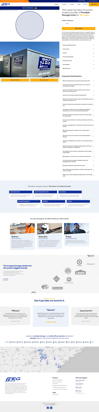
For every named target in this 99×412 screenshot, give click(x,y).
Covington (40, 342)
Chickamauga (19, 342)
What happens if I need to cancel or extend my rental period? (77, 156)
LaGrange (77, 342)
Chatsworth (11, 342)
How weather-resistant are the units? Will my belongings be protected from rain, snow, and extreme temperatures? (76, 110)
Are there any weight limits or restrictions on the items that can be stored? (78, 126)
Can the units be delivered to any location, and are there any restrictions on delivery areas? (76, 91)
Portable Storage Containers (58, 387)
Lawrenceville (84, 342)
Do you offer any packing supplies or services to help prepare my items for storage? (77, 170)
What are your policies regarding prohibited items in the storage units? (77, 175)
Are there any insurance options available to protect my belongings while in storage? (75, 161)
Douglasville (52, 342)
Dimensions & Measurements (69, 45)
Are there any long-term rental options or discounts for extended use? (78, 105)
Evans (64, 342)
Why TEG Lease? (66, 68)
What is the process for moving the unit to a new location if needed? (76, 131)
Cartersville (3, 342)
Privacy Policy (55, 394)
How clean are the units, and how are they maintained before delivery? (76, 136)
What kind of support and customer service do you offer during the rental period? (77, 115)
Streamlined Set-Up (67, 60)
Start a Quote (78, 28)
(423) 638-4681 (78, 381)
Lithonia (91, 342)
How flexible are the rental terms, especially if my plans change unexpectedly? (77, 152)
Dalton (46, 342)
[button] (58, 59)
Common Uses (66, 49)
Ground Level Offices (57, 382)
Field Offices (55, 383)
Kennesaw (70, 342)
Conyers (33, 342)
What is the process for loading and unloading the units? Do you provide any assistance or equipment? (77, 147)
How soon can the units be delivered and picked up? (74, 95)
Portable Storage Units (57, 380)
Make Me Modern (53, 404)
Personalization (66, 64)
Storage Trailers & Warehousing (59, 385)
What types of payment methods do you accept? (74, 165)
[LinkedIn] (51, 408)
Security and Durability (68, 56)
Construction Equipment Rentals (59, 389)
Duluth (59, 342)
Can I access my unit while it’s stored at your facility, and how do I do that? (78, 121)
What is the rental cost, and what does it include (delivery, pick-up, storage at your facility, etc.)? (78, 100)
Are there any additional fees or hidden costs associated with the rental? (77, 141)
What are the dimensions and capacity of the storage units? (76, 80)
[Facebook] (48, 408)
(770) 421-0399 (78, 385)
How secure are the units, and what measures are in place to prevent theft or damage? (76, 85)
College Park (26, 342)
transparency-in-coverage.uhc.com (49, 405)
